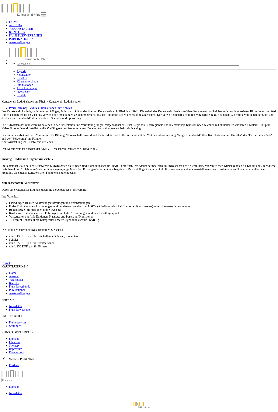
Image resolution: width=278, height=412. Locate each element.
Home (12, 272)
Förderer (14, 365)
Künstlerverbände (27, 81)
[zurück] (7, 263)
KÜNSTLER (17, 32)
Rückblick (33, 108)
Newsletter (23, 91)
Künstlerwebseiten (20, 309)
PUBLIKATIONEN (21, 38)
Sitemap (14, 345)
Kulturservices (17, 322)
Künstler (22, 78)
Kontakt (21, 95)
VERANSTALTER (21, 28)
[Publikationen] (139, 408)
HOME (13, 21)
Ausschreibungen (19, 42)
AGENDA (15, 25)
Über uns (14, 342)
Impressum (15, 349)
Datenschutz (16, 352)
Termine (21, 108)
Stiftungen (15, 325)
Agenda (21, 71)
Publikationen (25, 84)
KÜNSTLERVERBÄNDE (25, 35)
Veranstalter (24, 74)
